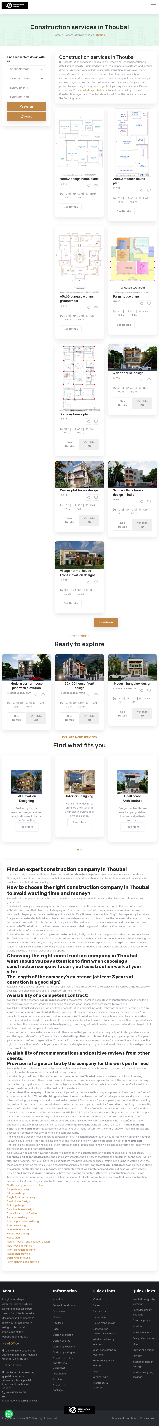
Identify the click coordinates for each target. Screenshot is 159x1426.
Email (40, 69)
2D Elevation (47, 123)
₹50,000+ (46, 158)
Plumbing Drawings (51, 128)
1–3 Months (87, 141)
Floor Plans (46, 118)
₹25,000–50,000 (102, 153)
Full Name (42, 36)
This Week (46, 141)
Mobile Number (45, 53)
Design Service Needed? (51, 113)
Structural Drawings (102, 118)
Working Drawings (73, 123)
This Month (66, 141)
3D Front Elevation (72, 118)
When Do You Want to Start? (53, 135)
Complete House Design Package (89, 128)
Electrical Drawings (102, 123)
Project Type (44, 86)
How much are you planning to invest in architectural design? (72, 148)
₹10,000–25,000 (74, 153)
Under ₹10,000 (48, 153)
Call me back (105, 175)
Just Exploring (110, 141)
